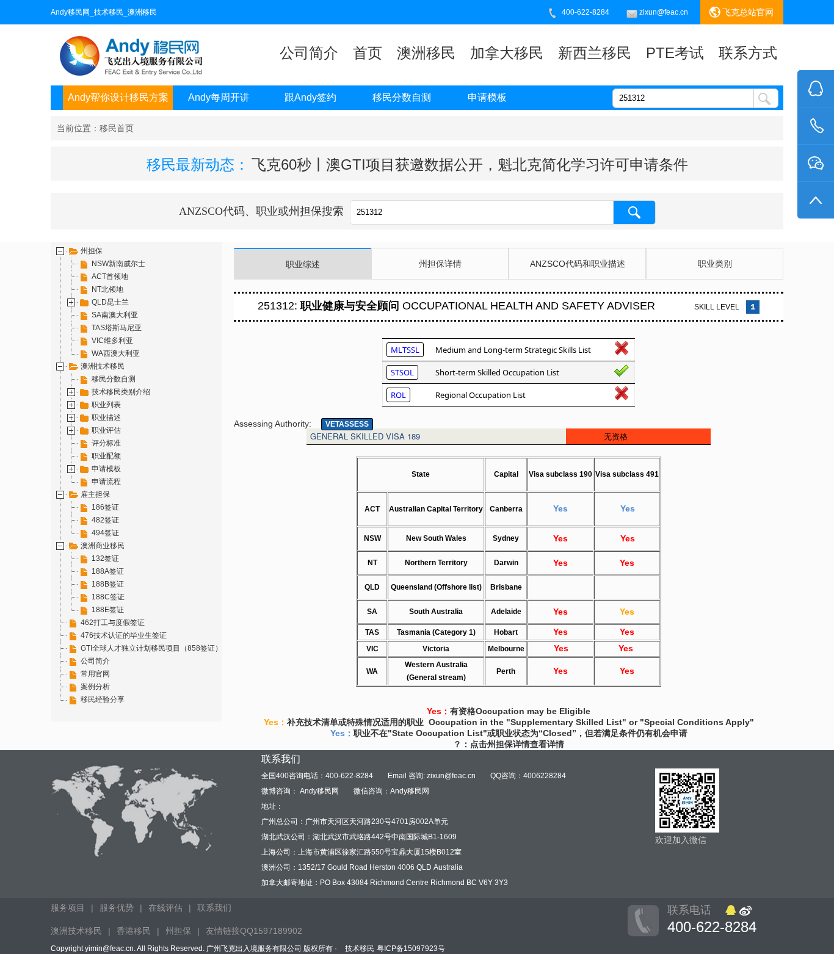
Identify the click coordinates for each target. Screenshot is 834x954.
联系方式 (748, 53)
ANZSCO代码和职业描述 (577, 264)
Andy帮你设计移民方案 (118, 97)
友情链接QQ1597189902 (254, 931)
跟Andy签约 (310, 97)
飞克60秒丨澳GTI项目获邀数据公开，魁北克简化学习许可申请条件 (470, 164)
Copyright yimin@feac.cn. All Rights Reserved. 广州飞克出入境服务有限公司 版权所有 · (195, 948)
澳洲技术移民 (76, 931)
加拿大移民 (506, 53)
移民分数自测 (401, 97)
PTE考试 (675, 53)
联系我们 (214, 907)
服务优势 (117, 907)
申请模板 (487, 97)
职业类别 (715, 264)
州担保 (178, 931)
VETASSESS (347, 424)
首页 (367, 53)
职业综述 (303, 264)
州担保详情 (440, 264)
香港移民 (134, 931)
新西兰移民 (594, 53)
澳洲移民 (426, 53)
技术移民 (359, 948)
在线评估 (165, 907)
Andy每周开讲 (219, 97)
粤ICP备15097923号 (411, 948)
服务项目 (68, 907)
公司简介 (309, 53)
